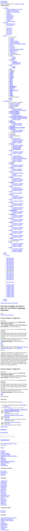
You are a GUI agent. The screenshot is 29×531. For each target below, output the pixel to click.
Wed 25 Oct (9, 31)
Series (8, 255)
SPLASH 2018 (10, 270)
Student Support (10, 16)
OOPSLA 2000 (10, 296)
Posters (11, 45)
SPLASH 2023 (10, 263)
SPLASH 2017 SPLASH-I (7, 315)
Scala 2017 (3, 512)
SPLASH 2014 (10, 275)
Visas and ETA (10, 18)
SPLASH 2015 (10, 274)
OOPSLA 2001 (10, 295)
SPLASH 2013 (10, 276)
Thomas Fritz (7, 419)
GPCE (14, 57)
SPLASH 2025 (10, 260)
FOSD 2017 (3, 487)
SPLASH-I (12, 47)
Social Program (13, 53)
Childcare (9, 20)
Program (6, 22)
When (2, 345)
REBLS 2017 (4, 499)
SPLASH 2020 (10, 267)
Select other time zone (15, 326)
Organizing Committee (15, 103)
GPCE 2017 (3, 471)
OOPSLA (12, 39)
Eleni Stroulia (7, 424)
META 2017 (4, 490)
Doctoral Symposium (14, 42)
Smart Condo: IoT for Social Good (12, 422)
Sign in (5, 299)
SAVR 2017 (3, 500)
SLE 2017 (3, 475)
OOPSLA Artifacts (14, 41)
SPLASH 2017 (4, 303)
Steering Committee (14, 105)
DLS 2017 (3, 510)
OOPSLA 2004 (10, 291)
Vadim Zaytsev (20, 348)
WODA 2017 (4, 504)
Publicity (14, 174)
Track (2, 313)
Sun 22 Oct (9, 28)
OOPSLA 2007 (10, 287)
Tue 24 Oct (9, 30)
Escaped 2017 (4, 486)
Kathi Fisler (7, 413)
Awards (8, 13)
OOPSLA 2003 (10, 292)
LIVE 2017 (3, 489)
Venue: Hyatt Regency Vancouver (15, 9)
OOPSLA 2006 (10, 288)
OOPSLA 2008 (10, 286)
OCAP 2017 (3, 494)
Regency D (20, 347)
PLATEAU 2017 (5, 496)
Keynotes (12, 38)
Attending (6, 8)
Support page (3, 445)
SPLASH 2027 (10, 258)
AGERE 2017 (4, 481)
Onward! (14, 61)
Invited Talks (15, 114)
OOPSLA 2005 (10, 290)
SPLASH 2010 (10, 282)
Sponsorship (9, 17)
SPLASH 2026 (10, 259)
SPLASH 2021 (10, 266)
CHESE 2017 (4, 482)
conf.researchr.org (7, 443)
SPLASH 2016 (10, 272)
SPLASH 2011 (10, 279)
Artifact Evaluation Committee (19, 158)
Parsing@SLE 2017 (5, 495)
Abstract (3, 350)
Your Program (10, 25)
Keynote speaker (16, 138)
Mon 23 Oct (9, 29)
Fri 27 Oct (9, 34)
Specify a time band (18, 341)
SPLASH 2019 (10, 268)
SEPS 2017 (3, 502)
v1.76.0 (14, 443)
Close (2, 344)
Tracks (5, 35)
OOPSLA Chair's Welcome (13, 12)
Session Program (4, 396)
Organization (7, 101)
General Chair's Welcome (13, 10)
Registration (9, 14)
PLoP (13, 66)
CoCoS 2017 (4, 483)
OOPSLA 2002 (10, 294)
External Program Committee (19, 110)
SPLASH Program (11, 24)
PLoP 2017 (3, 473)
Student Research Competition (17, 49)
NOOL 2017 (4, 492)
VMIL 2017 (3, 503)
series (9, 303)
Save (2, 342)
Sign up (5, 300)
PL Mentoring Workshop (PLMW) (18, 43)
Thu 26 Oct (9, 33)
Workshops (12, 51)
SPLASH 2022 (10, 264)
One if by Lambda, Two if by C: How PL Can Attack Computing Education (15, 410)
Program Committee (17, 109)
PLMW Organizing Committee (19, 118)
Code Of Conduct (11, 21)
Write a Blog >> (4, 1)
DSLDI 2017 (4, 485)
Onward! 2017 (4, 472)
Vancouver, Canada (19, 4)
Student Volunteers (14, 50)
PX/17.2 (3, 498)
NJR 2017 (3, 491)
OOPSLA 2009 (10, 284)
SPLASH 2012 (10, 278)
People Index (13, 134)
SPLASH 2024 (10, 262)
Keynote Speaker (16, 155)
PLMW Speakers (16, 119)
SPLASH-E (12, 46)
